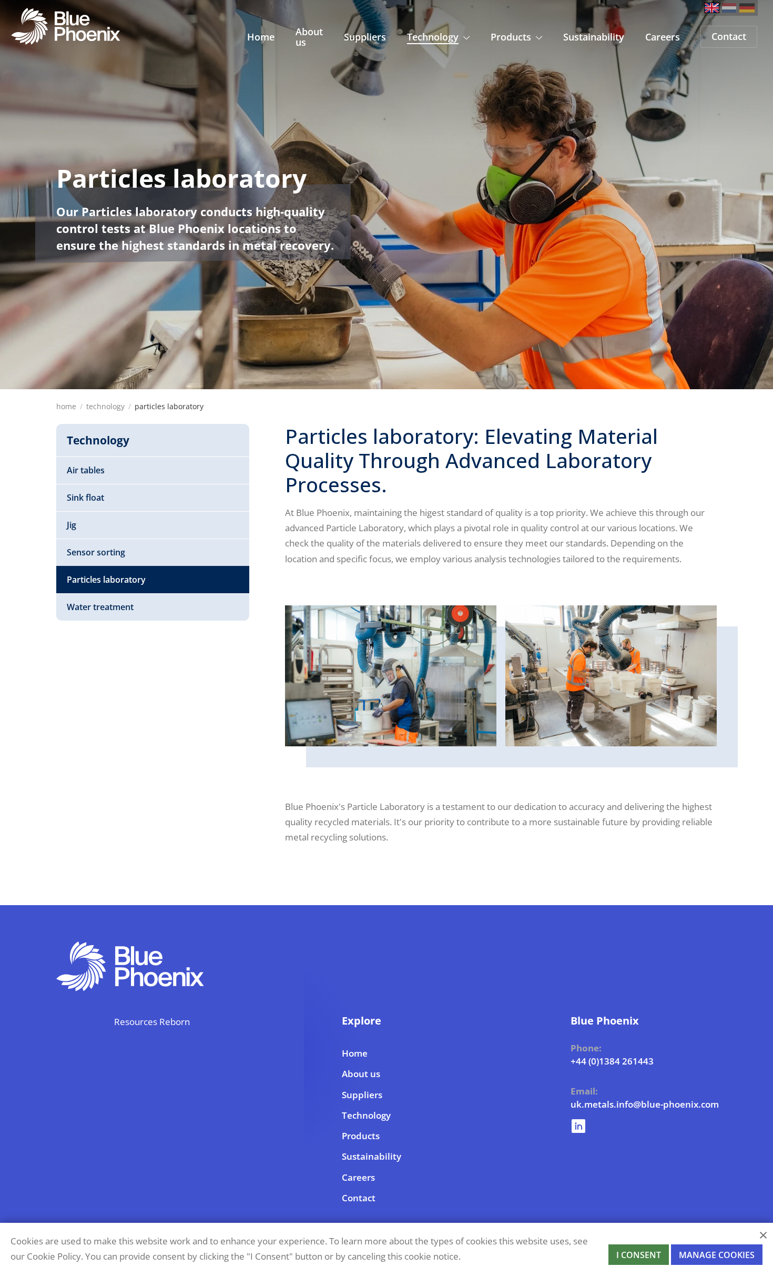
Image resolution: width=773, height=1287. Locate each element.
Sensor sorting (96, 552)
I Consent (638, 1255)
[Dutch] (729, 8)
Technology (105, 406)
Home (66, 406)
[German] (747, 8)
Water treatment (100, 607)
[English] (712, 8)
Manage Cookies (717, 1255)
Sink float (85, 497)
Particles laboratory (106, 579)
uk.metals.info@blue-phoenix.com (600, 1104)
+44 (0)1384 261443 (600, 1061)
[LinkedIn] (600, 1123)
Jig (71, 525)
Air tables (86, 470)
